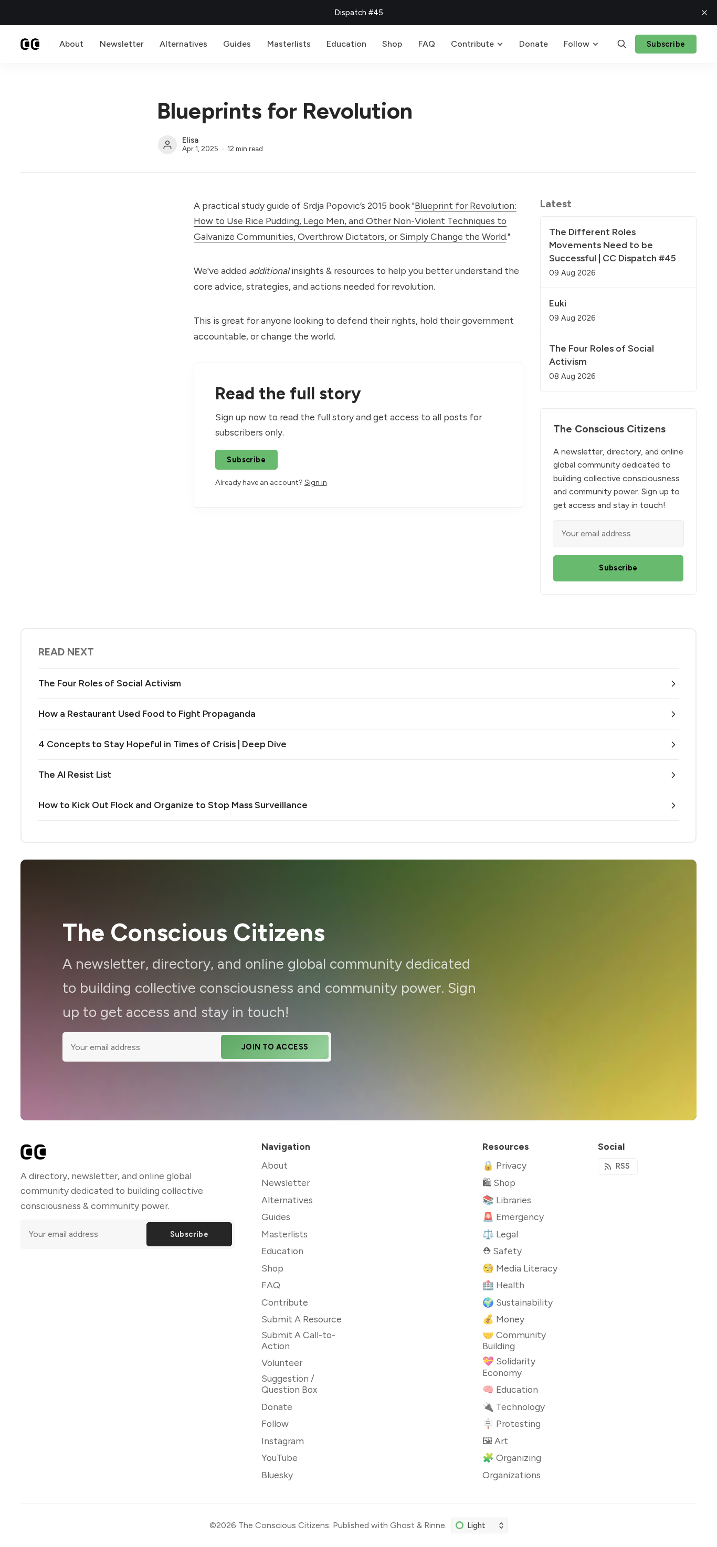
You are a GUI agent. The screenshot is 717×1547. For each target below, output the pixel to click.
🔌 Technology (513, 1406)
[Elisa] (167, 144)
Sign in (315, 482)
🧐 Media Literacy (519, 1268)
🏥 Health (503, 1284)
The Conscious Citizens (283, 1525)
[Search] (622, 44)
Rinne (434, 1525)
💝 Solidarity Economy (508, 1366)
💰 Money (503, 1319)
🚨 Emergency (513, 1216)
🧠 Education (510, 1389)
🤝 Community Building (514, 1340)
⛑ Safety (502, 1250)
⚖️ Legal (500, 1233)
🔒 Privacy (504, 1165)
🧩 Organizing (511, 1457)
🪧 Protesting (511, 1423)
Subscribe (666, 44)
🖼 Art (495, 1440)
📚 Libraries (506, 1199)
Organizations (511, 1474)
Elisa (190, 140)
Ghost (402, 1525)
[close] (704, 12)
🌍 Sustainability (517, 1302)
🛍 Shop (498, 1182)
